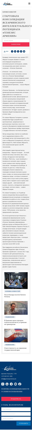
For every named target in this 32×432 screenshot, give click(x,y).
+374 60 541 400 (6, 376)
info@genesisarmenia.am (8, 379)
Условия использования (11, 391)
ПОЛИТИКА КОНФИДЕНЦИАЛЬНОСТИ (15, 389)
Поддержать (16, 399)
